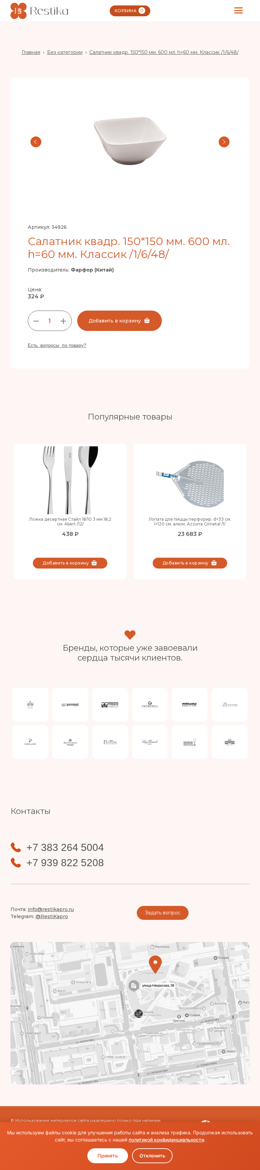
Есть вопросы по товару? (57, 345)
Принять (108, 1155)
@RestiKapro (52, 916)
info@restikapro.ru (51, 909)
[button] (239, 11)
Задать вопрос (162, 913)
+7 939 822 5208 (65, 862)
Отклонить (152, 1155)
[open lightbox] (130, 141)
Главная (31, 52)
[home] (39, 11)
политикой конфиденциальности (166, 1140)
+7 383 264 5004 (65, 847)
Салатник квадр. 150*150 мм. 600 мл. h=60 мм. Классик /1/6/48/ (164, 52)
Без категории (65, 52)
